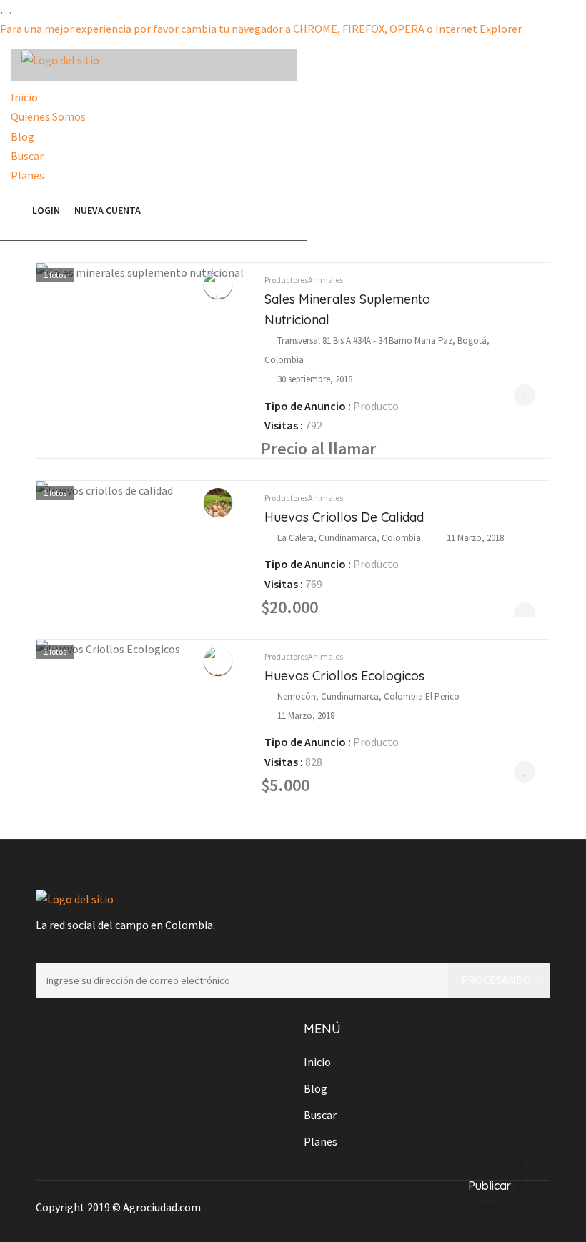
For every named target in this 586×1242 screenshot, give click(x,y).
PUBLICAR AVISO (228, 210)
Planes (27, 175)
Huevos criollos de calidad (344, 517)
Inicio (24, 97)
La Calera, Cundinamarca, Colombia (349, 538)
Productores (286, 279)
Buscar (27, 156)
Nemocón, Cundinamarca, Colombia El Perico (368, 696)
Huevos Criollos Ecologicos (344, 675)
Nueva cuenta (107, 210)
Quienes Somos (48, 116)
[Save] (524, 395)
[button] (18, 210)
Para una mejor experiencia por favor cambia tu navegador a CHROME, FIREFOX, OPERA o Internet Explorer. (261, 28)
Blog (22, 136)
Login (46, 210)
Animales (325, 279)
